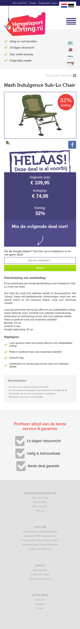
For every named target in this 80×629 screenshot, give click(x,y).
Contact (32, 3)
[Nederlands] (64, 6)
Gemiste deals (40, 502)
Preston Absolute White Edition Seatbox (40, 540)
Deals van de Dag (40, 497)
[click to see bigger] (8, 145)
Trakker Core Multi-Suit (40, 549)
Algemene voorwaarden (40, 578)
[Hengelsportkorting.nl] (25, 21)
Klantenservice (40, 570)
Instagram (40, 604)
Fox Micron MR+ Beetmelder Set (40, 536)
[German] (71, 6)
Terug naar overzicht (58, 75)
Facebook (40, 599)
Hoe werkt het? (20, 3)
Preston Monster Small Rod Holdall (40, 531)
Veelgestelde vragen (47, 3)
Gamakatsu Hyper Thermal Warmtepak (40, 544)
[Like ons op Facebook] (72, 145)
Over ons (40, 510)
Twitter (40, 608)
